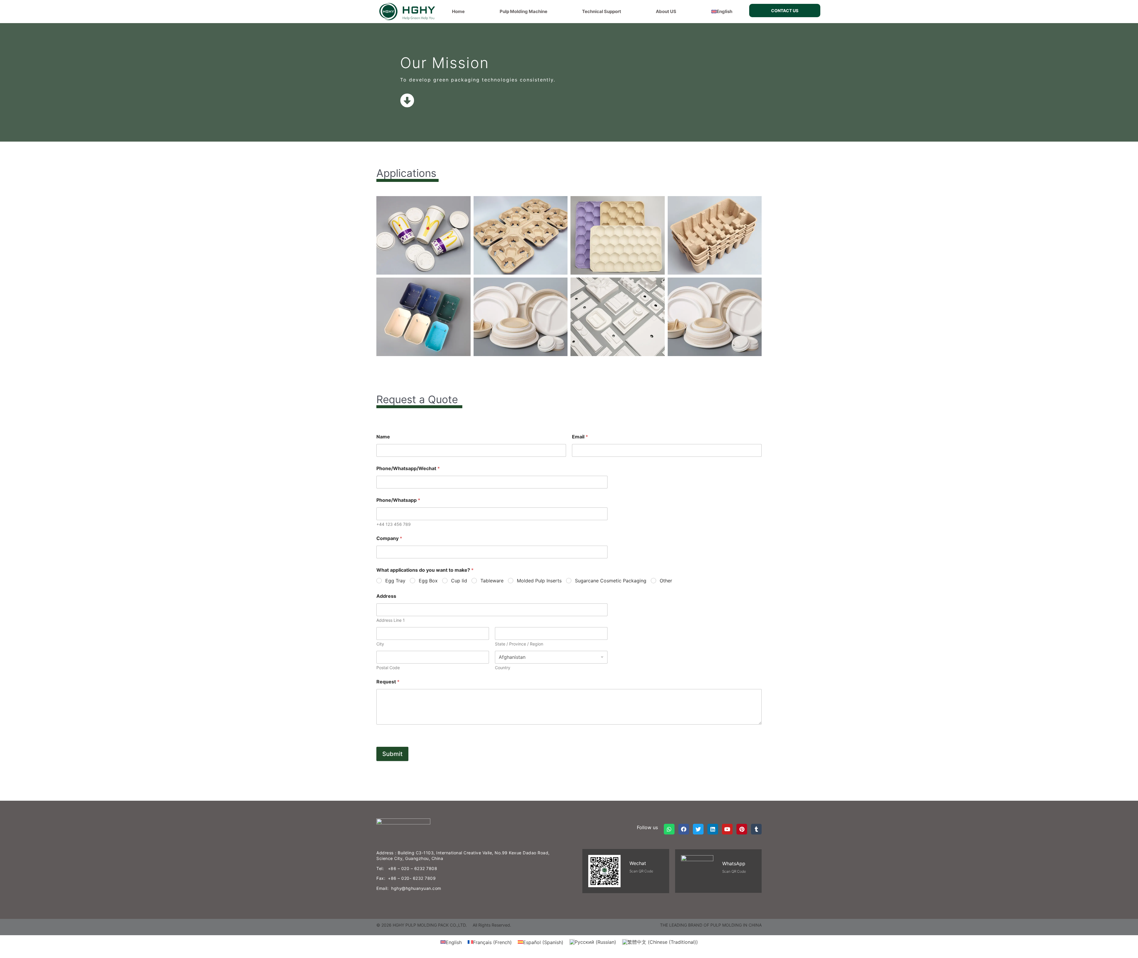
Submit (392, 753)
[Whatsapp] (669, 829)
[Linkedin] (712, 829)
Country (502, 667)
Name (383, 437)
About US (666, 11)
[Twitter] (698, 829)
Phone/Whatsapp (398, 500)
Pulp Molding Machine (523, 11)
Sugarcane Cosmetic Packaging (610, 581)
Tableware (492, 581)
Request (387, 682)
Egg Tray (395, 581)
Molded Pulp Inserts (539, 581)
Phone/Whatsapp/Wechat (408, 468)
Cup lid (459, 581)
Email (580, 437)
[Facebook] (683, 829)
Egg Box (428, 581)
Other (666, 581)
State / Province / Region (519, 643)
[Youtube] (727, 829)
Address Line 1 (390, 620)
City (380, 643)
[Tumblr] (756, 829)
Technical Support (601, 11)
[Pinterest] (741, 829)
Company (389, 538)
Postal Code (388, 667)
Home (458, 11)
